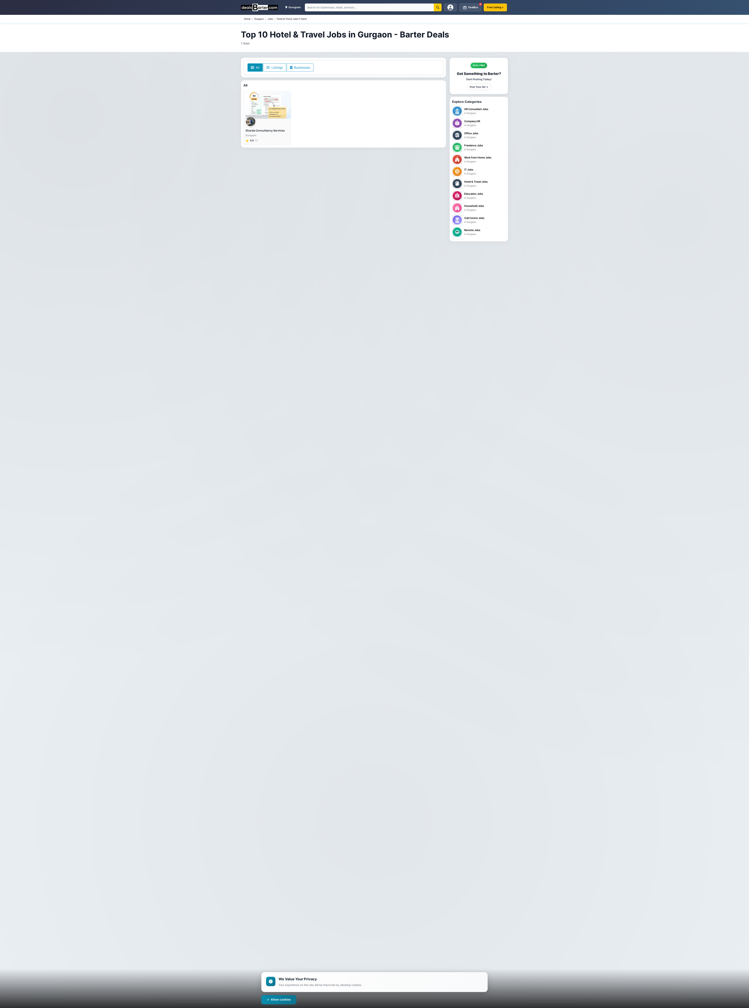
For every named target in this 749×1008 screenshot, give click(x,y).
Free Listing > (495, 7)
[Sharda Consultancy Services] (267, 105)
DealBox (474, 6)
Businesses (301, 67)
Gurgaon (259, 18)
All (257, 67)
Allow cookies (281, 999)
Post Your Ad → (479, 86)
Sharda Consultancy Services (265, 130)
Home (247, 18)
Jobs (270, 18)
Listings (277, 67)
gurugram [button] (294, 7)
